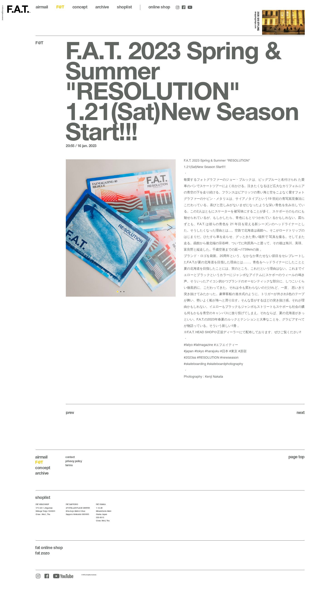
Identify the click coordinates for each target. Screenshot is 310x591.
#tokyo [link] (199, 351)
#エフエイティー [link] (226, 345)
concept (79, 6)
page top (296, 456)
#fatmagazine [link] (203, 345)
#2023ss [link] (190, 357)
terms (69, 465)
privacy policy (73, 461)
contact (70, 457)
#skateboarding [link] (195, 364)
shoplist (124, 6)
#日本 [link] (224, 351)
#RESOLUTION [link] (208, 357)
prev (70, 412)
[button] (72, 227)
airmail (42, 6)
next (301, 412)
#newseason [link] (229, 357)
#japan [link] (189, 351)
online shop (159, 6)
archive (102, 6)
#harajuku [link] (212, 351)
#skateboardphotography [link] (225, 364)
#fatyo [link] (188, 345)
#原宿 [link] (242, 351)
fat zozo (42, 552)
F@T (60, 6)
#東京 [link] (233, 351)
